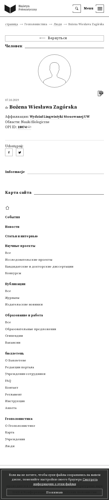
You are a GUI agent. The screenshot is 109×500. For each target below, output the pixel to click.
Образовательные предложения (30, 329)
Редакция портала (19, 367)
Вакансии (12, 343)
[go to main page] (22, 9)
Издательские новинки (24, 304)
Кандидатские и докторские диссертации (39, 266)
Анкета (10, 408)
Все (8, 253)
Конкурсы (13, 273)
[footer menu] (8, 208)
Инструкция (15, 401)
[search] (77, 9)
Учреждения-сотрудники (25, 374)
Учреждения (15, 439)
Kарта (9, 432)
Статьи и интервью (21, 236)
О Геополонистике (20, 426)
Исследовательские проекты (28, 260)
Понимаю (54, 492)
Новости (12, 227)
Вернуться (57, 38)
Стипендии (14, 336)
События (12, 217)
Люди (58, 24)
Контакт (11, 388)
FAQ (8, 381)
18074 (21, 127)
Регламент (13, 394)
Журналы (12, 298)
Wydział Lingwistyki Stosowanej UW (60, 117)
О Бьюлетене (15, 360)
